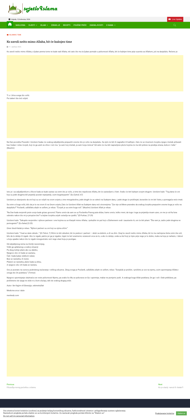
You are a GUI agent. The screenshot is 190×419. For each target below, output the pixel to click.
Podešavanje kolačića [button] (164, 413)
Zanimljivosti (96, 25)
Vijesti (31, 25)
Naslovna (20, 25)
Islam (43, 25)
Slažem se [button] (181, 413)
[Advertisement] (84, 73)
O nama (109, 25)
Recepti (66, 25)
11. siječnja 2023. (15, 47)
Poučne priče (80, 25)
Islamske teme (15, 35)
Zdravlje (55, 25)
